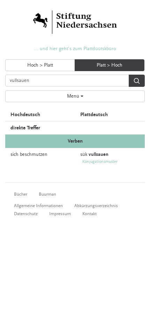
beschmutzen (33, 154)
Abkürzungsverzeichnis (96, 205)
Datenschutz (26, 213)
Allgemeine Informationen (38, 205)
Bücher (20, 194)
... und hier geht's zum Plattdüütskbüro (75, 49)
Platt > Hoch (109, 65)
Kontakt (89, 213)
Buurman (47, 194)
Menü (74, 96)
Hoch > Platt (40, 65)
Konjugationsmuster (100, 161)
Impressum (60, 213)
